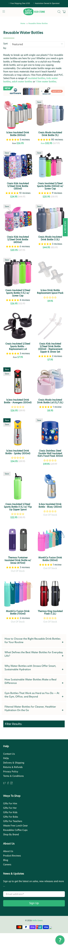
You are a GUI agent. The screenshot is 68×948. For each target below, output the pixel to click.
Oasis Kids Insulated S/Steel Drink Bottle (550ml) (18, 186)
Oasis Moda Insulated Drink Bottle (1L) (50, 134)
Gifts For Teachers (12, 821)
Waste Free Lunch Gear (15, 825)
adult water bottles (22, 81)
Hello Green (37, 920)
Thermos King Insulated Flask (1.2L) (50, 612)
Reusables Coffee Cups (15, 830)
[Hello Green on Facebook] (8, 783)
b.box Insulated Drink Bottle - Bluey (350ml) (50, 505)
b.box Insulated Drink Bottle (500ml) (17, 134)
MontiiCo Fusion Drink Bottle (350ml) (50, 559)
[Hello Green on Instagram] (11, 783)
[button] (60, 940)
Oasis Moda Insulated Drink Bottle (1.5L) (50, 238)
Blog (5, 860)
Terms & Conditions (13, 776)
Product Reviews (12, 855)
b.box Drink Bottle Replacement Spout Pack (50, 291)
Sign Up (34, 903)
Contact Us (9, 753)
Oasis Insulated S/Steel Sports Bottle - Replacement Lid (17, 346)
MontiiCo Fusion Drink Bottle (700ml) (18, 612)
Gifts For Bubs (10, 816)
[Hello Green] (34, 12)
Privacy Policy (10, 771)
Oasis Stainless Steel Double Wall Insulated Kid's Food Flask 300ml (50, 453)
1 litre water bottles (46, 81)
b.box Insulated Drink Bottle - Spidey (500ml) (17, 452)
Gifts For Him (10, 803)
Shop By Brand (11, 834)
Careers (7, 864)
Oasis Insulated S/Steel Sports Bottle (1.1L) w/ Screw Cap (17, 293)
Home (22, 24)
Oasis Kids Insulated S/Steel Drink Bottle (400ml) (18, 239)
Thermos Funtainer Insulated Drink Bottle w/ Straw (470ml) (18, 560)
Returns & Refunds (13, 767)
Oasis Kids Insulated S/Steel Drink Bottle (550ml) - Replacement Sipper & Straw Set (50, 347)
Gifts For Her (10, 808)
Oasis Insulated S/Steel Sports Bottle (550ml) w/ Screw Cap (50, 186)
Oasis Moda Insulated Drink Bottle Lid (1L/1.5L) (50, 401)
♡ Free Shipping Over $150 (19, 3)
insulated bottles (36, 78)
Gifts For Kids (10, 812)
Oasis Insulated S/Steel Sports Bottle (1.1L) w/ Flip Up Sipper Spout (18, 507)
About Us (8, 851)
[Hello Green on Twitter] (4, 783)
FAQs (6, 758)
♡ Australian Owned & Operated (46, 3)
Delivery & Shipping (13, 762)
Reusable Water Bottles (38, 24)
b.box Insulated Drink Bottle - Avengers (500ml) (18, 401)
